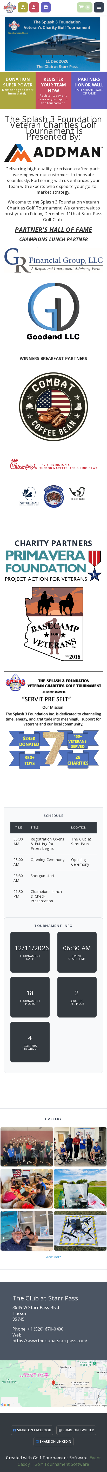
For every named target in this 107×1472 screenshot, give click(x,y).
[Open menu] (99, 7)
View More (53, 1257)
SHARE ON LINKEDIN (55, 1441)
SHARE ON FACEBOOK (33, 1430)
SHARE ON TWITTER (78, 1430)
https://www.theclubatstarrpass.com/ (49, 1341)
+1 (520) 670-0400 (45, 1329)
